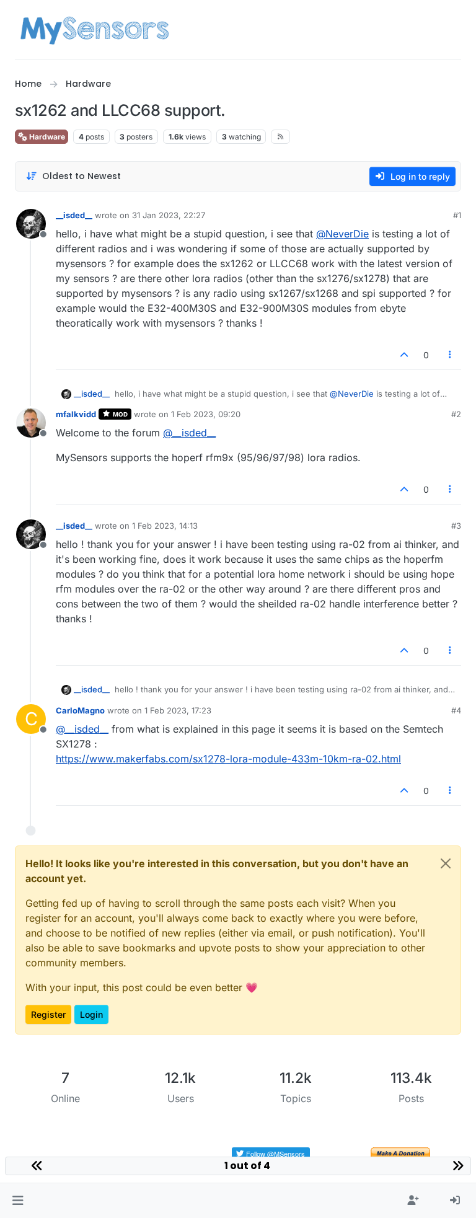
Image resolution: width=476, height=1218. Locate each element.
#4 (456, 710)
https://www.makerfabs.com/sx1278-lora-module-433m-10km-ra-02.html (228, 758)
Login (91, 1014)
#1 (457, 215)
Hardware (46, 136)
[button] (17, 1200)
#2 (456, 414)
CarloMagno (80, 710)
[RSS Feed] (280, 136)
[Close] (446, 863)
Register (48, 1014)
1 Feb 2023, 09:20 (205, 414)
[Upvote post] (404, 354)
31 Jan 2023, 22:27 (168, 215)
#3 (456, 526)
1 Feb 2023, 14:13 (165, 526)
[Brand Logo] (94, 30)
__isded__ (74, 215)
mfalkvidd (76, 414)
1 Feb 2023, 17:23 (177, 710)
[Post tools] (450, 354)
